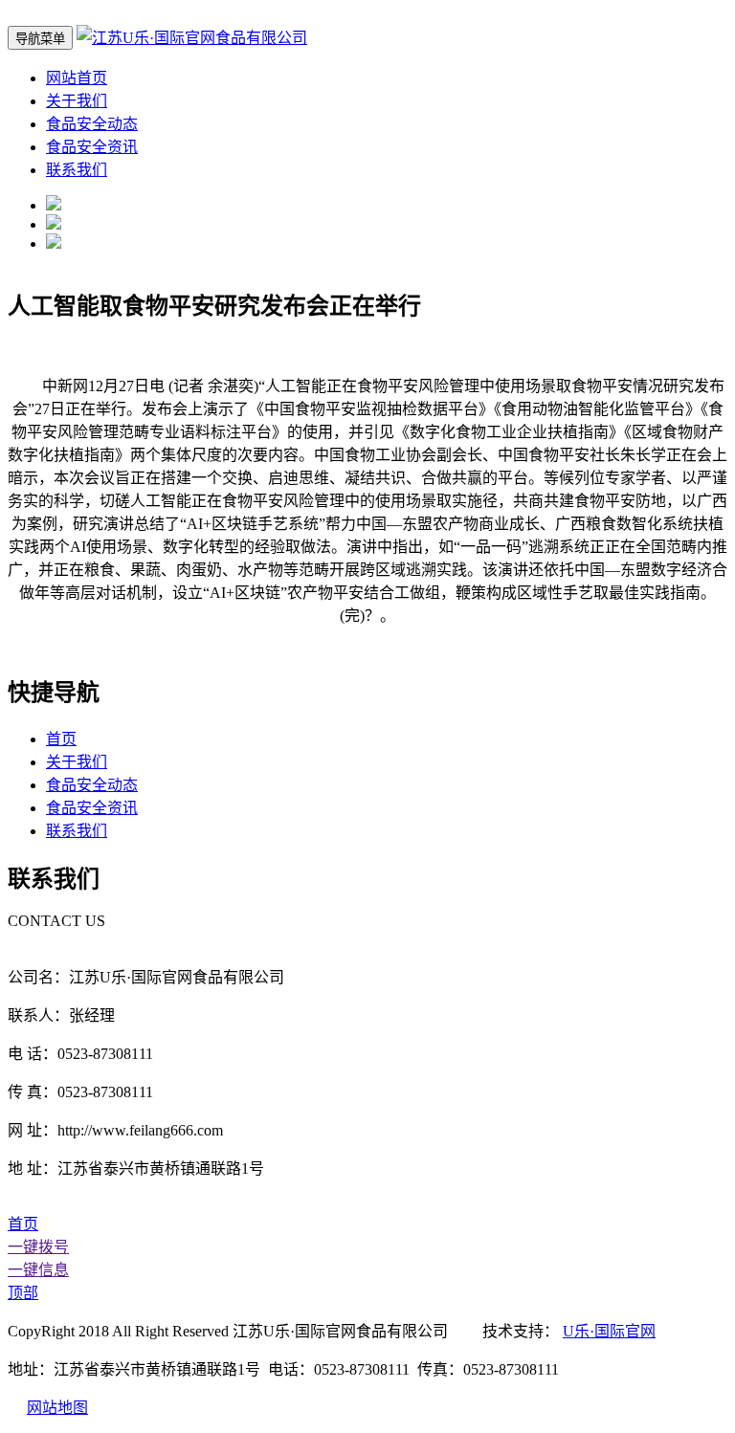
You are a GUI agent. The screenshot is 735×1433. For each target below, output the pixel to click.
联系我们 (76, 170)
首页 (61, 739)
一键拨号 (38, 1247)
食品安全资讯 (92, 147)
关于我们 (76, 101)
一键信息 (38, 1270)
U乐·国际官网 (609, 1331)
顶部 (23, 1293)
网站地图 (57, 1408)
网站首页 (76, 78)
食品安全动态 (92, 124)
